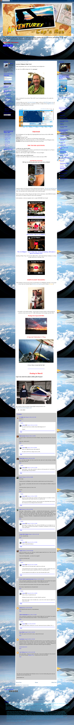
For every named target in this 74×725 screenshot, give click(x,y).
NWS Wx (6, 144)
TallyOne (61, 123)
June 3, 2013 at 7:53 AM (32, 614)
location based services (23, 646)
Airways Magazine (8, 134)
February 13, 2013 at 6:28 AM (28, 550)
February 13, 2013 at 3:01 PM (39, 579)
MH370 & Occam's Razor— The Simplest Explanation (8, 109)
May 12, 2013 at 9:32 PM (27, 607)
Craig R (20, 550)
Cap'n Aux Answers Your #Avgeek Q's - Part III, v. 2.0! (9, 101)
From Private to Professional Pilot (63, 152)
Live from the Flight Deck (65, 157)
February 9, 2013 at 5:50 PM (32, 447)
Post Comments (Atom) (25, 685)
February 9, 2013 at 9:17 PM (30, 458)
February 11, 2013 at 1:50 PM (32, 496)
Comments (7, 79)
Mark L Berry (62, 115)
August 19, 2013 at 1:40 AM (30, 632)
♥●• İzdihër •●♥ (22, 417)
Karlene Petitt (21, 458)
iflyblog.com (62, 112)
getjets (20, 509)
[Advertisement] (7, 123)
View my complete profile (8, 73)
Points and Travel (8, 137)
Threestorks (62, 175)
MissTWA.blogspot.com (48, 102)
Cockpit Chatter (63, 144)
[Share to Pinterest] (24, 409)
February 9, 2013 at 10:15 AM (31, 417)
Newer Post (18, 682)
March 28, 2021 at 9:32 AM (30, 652)
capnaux (23, 425)
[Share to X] (22, 409)
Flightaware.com (50, 103)
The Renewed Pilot (63, 173)
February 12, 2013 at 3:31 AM (33, 534)
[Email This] (20, 409)
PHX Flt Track (7, 145)
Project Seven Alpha (64, 118)
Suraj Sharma (21, 639)
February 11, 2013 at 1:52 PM (32, 523)
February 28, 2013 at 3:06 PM (32, 593)
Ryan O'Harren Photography (63, 168)
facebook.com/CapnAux (37, 284)
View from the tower (64, 178)
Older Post (54, 682)
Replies (22, 423)
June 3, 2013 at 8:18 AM (31, 623)
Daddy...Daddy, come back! (64, 148)
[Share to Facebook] (23, 409)
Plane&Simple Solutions (64, 163)
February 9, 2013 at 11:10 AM (32, 425)
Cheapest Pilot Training (23, 534)
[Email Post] (18, 409)
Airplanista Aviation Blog (64, 135)
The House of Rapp (63, 126)
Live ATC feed (7, 142)
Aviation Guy (62, 142)
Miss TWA (62, 160)
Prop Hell (62, 166)
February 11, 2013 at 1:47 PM (32, 467)
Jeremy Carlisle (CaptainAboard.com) (26, 579)
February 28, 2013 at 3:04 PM (32, 564)
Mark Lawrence (22, 435)
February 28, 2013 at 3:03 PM (32, 542)
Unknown (21, 607)
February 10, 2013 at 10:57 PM (27, 509)
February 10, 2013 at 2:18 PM (28, 477)
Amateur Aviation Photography (63, 139)
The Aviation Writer (63, 170)
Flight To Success (63, 109)
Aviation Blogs (7, 141)
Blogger (41, 699)
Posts (6, 77)
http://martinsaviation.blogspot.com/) (24, 407)
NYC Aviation (7, 135)
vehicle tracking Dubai (23, 614)
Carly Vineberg (22, 652)
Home (36, 682)
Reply (20, 420)
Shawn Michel (22, 632)
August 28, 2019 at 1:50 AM (30, 639)
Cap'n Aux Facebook (32, 102)
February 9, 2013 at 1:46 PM (30, 435)
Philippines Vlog (31, 655)
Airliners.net (7, 147)
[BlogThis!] (21, 409)
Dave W (20, 477)
